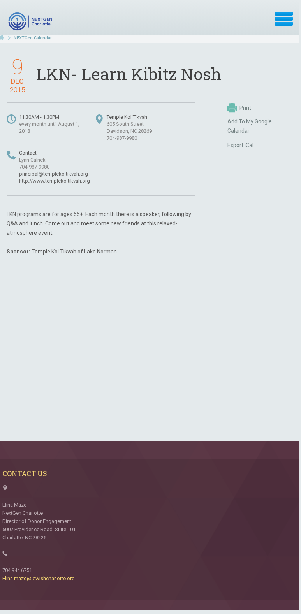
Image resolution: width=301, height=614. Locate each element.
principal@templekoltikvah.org (53, 174)
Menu (284, 19)
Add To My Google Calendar (249, 126)
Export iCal (240, 145)
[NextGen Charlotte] (31, 21)
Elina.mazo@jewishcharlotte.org (38, 578)
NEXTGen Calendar (33, 37)
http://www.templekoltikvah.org (54, 181)
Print (245, 108)
